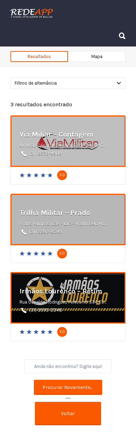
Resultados (39, 56)
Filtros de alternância (36, 83)
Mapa (97, 56)
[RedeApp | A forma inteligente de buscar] (66, 13)
